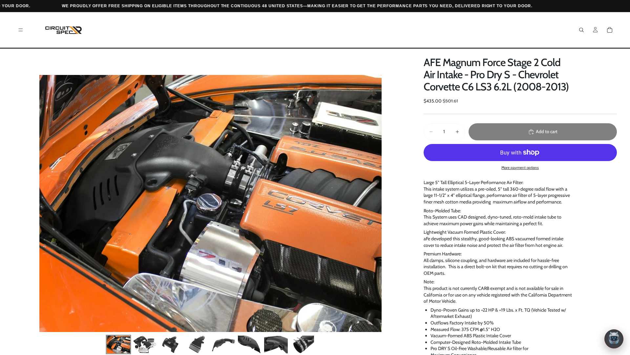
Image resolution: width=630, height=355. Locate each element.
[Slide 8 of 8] (302, 344)
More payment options (520, 167)
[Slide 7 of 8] (276, 344)
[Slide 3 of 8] (171, 344)
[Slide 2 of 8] (145, 344)
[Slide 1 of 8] (118, 344)
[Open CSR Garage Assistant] (613, 338)
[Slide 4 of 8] (197, 344)
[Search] (581, 30)
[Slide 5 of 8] (223, 344)
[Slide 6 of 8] (250, 344)
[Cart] (609, 30)
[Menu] (20, 29)
